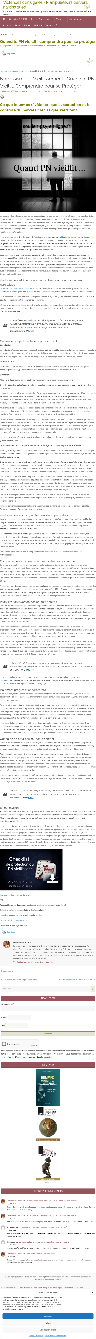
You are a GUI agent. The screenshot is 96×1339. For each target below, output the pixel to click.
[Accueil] (1, 35)
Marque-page (8, 971)
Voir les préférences (48, 1330)
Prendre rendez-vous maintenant (14, 895)
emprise (8, 680)
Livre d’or (79, 1288)
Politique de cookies (36, 1336)
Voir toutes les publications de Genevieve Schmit (35, 962)
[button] (92, 1292)
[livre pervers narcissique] (48, 1144)
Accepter (48, 1316)
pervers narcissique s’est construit (17, 288)
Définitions (68, 1288)
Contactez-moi (24, 1288)
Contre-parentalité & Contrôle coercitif (76, 979)
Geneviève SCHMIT (8, 1288)
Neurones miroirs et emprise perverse (20, 979)
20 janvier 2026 (9, 46)
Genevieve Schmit (14, 1200)
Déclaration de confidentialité (55, 1336)
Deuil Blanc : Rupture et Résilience (40, 1253)
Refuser (48, 1323)
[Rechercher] (93, 989)
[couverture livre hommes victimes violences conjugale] (48, 1105)
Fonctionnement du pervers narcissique (61, 46)
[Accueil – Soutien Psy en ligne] (4, 19)
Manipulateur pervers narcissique (18, 35)
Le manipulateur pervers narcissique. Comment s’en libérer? (51, 1200)
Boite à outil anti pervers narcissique (47, 1288)
